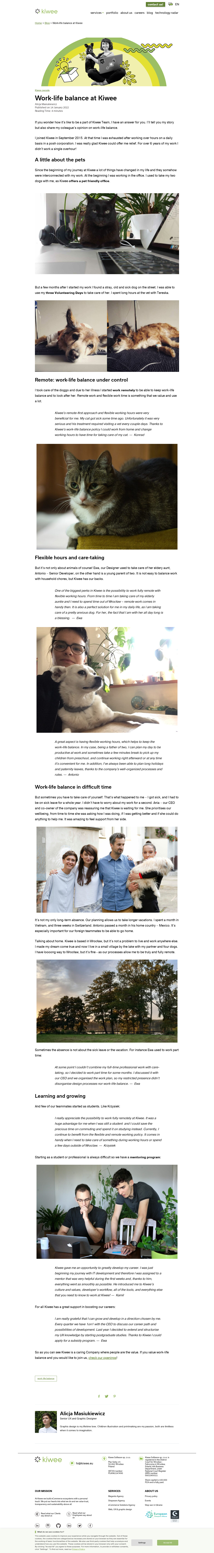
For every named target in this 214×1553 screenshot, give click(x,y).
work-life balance (45, 1378)
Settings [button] (142, 1542)
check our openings (102, 1358)
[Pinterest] (114, 1396)
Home (38, 23)
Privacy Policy (78, 1549)
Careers (139, 12)
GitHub (58, 1525)
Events (148, 1500)
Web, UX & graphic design (120, 1509)
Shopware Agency (116, 1500)
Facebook (90, 1525)
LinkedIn (37, 1525)
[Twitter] (106, 1396)
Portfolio (112, 12)
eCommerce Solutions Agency (121, 1505)
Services (96, 12)
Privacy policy (151, 1496)
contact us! (155, 4)
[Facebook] (99, 1396)
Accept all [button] (167, 1542)
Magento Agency (116, 1496)
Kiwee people (42, 90)
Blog (150, 12)
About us (126, 12)
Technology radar (166, 12)
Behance (69, 1525)
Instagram (48, 1525)
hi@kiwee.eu (84, 1463)
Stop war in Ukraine (153, 1505)
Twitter (79, 1525)
